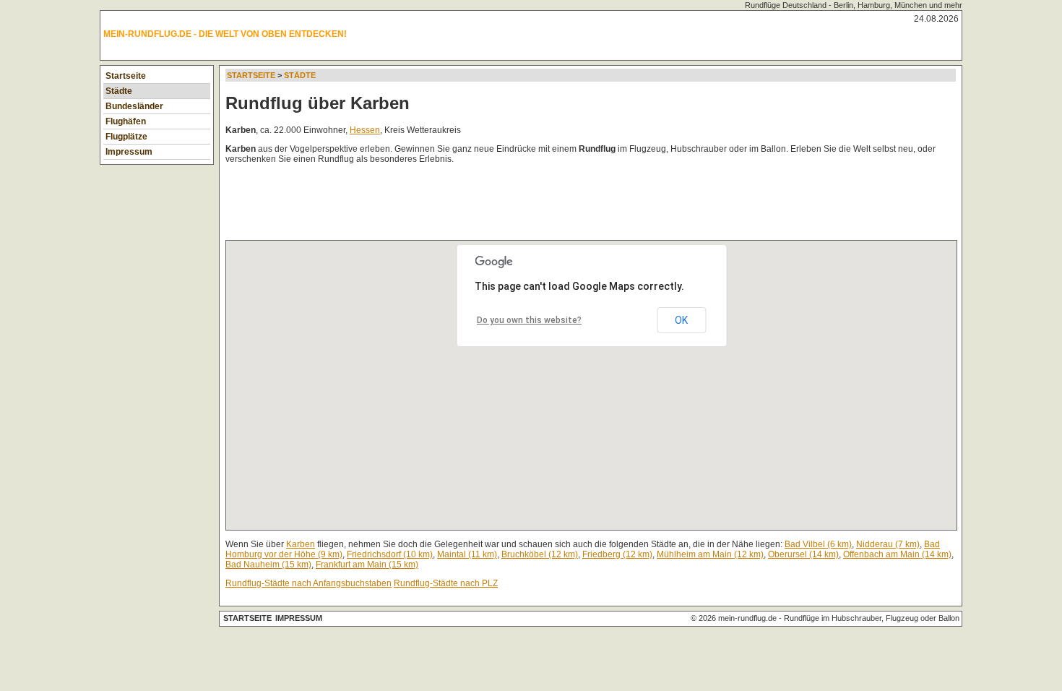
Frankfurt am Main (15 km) (367, 564)
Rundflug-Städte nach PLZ (446, 583)
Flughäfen (125, 121)
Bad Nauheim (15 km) (268, 564)
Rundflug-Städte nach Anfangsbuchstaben (308, 583)
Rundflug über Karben (317, 103)
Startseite (125, 76)
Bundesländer (134, 106)
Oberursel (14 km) (803, 554)
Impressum (128, 152)
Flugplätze (126, 137)
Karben (300, 544)
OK (681, 320)
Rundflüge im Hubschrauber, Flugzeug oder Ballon (871, 618)
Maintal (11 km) (467, 554)
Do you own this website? (529, 320)
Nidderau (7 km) (888, 544)
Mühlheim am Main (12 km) (710, 554)
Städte (118, 91)
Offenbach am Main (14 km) (897, 554)
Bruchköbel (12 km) (539, 554)
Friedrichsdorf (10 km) (390, 554)
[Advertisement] (488, 205)
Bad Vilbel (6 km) (818, 544)
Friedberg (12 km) (617, 554)
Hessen (365, 130)
